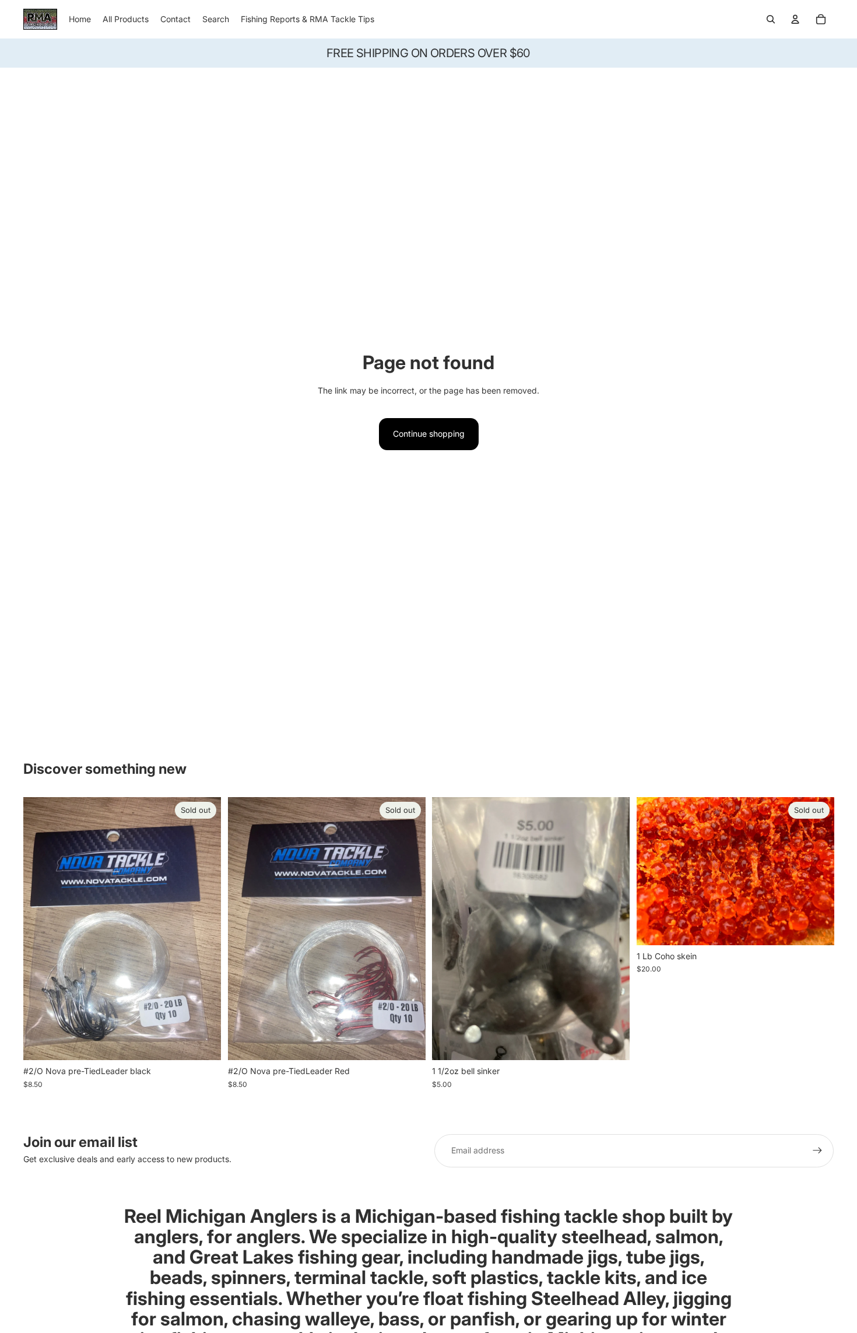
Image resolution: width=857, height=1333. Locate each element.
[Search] (771, 19)
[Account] (795, 19)
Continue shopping (429, 434)
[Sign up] (817, 1150)
